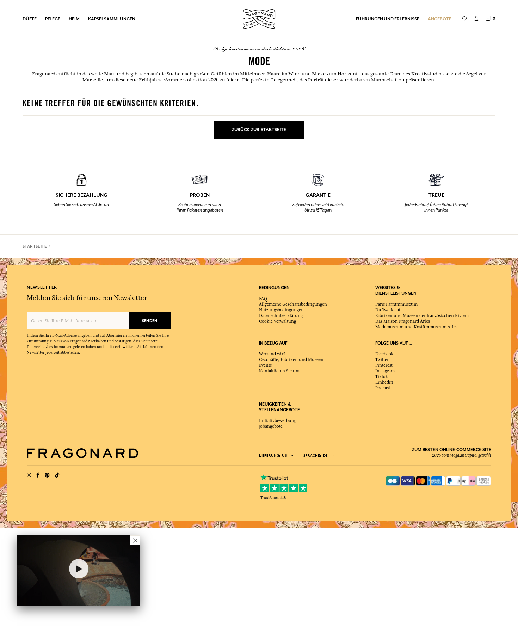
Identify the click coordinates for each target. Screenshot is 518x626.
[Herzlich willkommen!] (259, 18)
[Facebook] (37, 475)
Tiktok (381, 376)
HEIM (74, 19)
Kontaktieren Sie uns (279, 371)
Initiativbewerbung (277, 420)
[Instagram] (29, 475)
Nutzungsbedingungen (281, 310)
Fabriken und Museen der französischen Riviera (422, 315)
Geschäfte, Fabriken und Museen (291, 359)
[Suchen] (464, 19)
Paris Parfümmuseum (396, 304)
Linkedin (384, 382)
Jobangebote (271, 426)
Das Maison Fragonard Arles (402, 321)
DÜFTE (30, 19)
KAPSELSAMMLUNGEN (111, 19)
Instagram (385, 371)
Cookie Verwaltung (277, 321)
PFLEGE (52, 19)
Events (265, 365)
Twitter (382, 359)
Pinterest (384, 365)
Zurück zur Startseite (259, 130)
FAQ (263, 298)
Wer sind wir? (272, 354)
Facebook (384, 354)
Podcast (382, 387)
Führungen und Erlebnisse (387, 19)
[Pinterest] (47, 475)
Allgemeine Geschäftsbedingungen (293, 304)
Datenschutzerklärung (281, 315)
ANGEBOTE (439, 19)
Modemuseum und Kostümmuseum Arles (416, 326)
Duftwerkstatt (388, 310)
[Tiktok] (57, 475)
